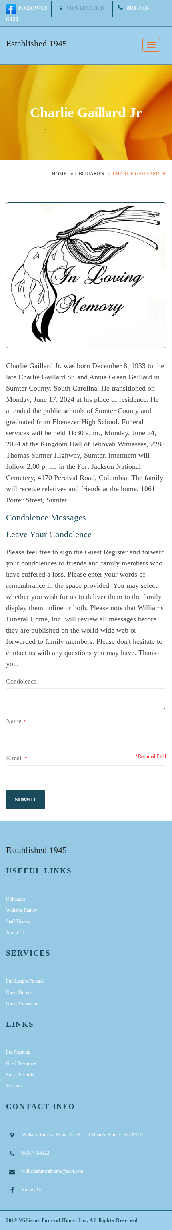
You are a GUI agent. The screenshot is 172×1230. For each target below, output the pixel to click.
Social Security (20, 1074)
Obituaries (89, 174)
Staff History (18, 921)
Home (59, 174)
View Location (85, 8)
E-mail (14, 758)
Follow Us (32, 1189)
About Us (15, 932)
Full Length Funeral (25, 981)
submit (25, 800)
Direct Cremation (22, 1003)
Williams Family (21, 910)
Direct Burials (19, 992)
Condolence (21, 681)
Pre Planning (18, 1052)
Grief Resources (21, 1063)
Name (13, 721)
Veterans (14, 1086)
